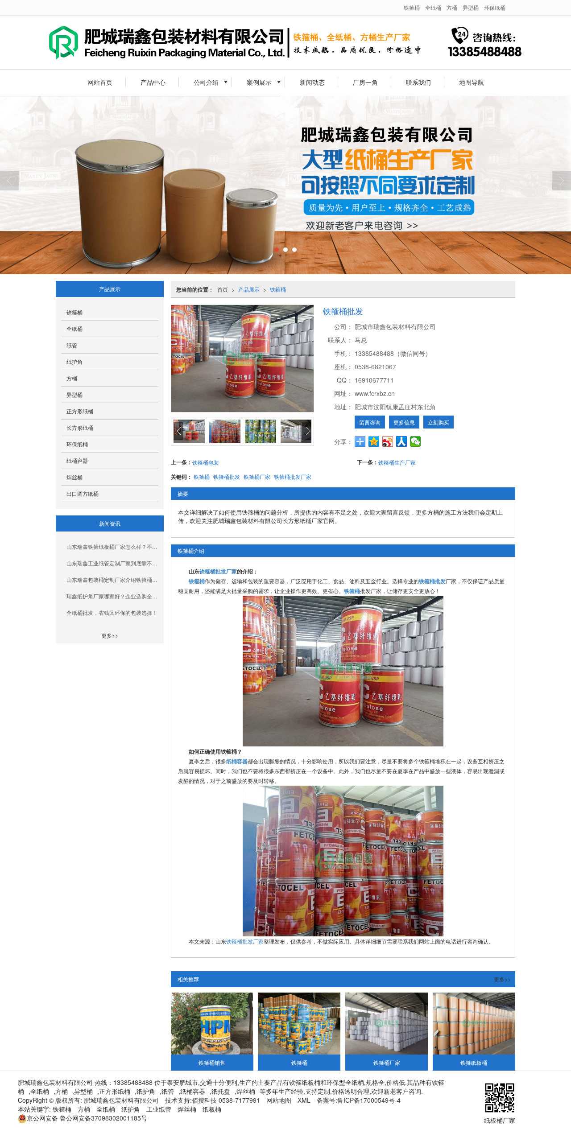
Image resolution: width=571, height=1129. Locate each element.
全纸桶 (433, 7)
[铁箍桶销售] (212, 1024)
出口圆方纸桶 (82, 493)
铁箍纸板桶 (473, 1062)
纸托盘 (220, 1091)
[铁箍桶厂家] (386, 1024)
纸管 (71, 345)
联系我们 (418, 82)
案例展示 (259, 82)
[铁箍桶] (343, 670)
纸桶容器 (77, 460)
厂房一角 (365, 82)
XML (304, 1100)
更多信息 (404, 422)
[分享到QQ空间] (374, 441)
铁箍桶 (412, 7)
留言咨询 (370, 422)
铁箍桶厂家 (257, 476)
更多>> (502, 979)
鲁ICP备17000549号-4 (369, 1100)
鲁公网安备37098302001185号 (87, 1117)
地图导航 (471, 82)
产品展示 (249, 289)
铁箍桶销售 (212, 1062)
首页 (222, 289)
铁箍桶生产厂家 (397, 462)
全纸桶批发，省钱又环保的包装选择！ (111, 612)
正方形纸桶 (79, 411)
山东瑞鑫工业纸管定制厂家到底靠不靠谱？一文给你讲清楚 (112, 563)
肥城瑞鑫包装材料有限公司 (121, 1100)
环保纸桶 (494, 7)
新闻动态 (312, 82)
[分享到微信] (415, 441)
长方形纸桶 (79, 427)
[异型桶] (285, 185)
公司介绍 (206, 82)
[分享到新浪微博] (387, 441)
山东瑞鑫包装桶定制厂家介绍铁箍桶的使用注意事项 (112, 579)
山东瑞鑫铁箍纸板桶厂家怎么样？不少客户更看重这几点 (112, 546)
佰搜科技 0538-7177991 (226, 1100)
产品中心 (153, 82)
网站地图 (278, 1100)
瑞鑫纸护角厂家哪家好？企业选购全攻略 (112, 596)
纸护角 (74, 361)
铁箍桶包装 (205, 462)
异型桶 (471, 7)
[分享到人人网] (401, 441)
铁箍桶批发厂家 (292, 476)
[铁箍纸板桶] (474, 1024)
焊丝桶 (74, 477)
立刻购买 (438, 422)
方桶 (452, 7)
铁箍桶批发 (226, 476)
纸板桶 (212, 1108)
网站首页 (99, 82)
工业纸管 (158, 1108)
